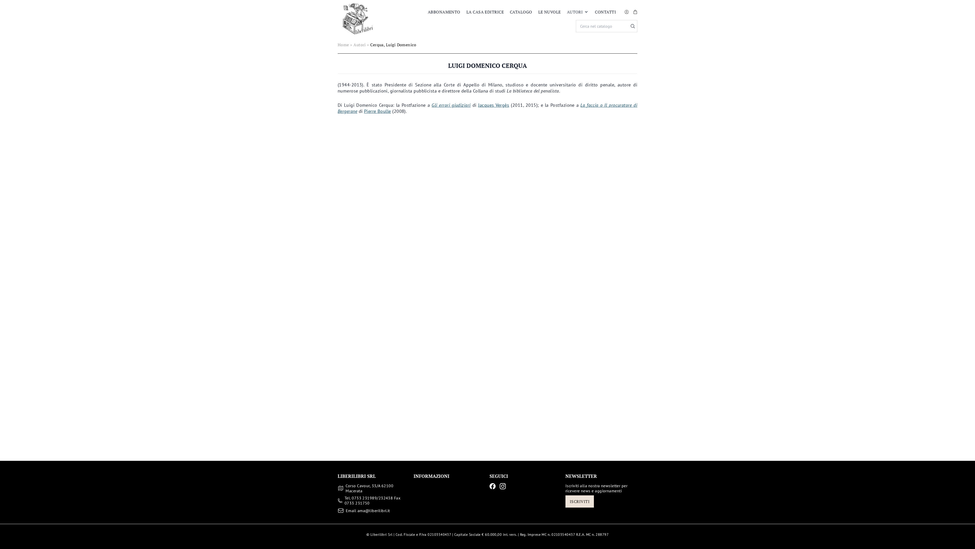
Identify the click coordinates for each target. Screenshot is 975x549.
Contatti (605, 12)
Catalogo (521, 12)
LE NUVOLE (549, 12)
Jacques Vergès (493, 105)
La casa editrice (485, 12)
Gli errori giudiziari (451, 105)
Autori (575, 11)
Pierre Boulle (377, 111)
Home (343, 45)
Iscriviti (580, 501)
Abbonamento (444, 12)
